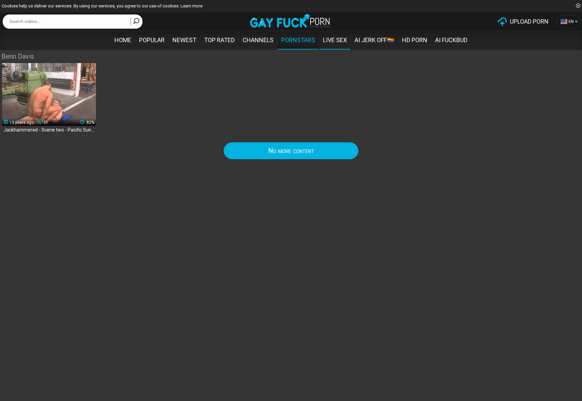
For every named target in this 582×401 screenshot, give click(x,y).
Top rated (219, 40)
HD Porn (414, 40)
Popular (152, 40)
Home (123, 40)
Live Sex (335, 40)
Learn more (191, 5)
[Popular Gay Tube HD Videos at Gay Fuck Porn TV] (290, 21)
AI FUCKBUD (451, 40)
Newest (184, 40)
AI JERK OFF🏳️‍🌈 (374, 40)
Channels (258, 40)
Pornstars (298, 40)
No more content (291, 151)
